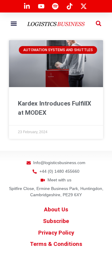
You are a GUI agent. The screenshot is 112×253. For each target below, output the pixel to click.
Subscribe (56, 221)
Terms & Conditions (56, 244)
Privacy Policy (56, 233)
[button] (14, 23)
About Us (56, 209)
